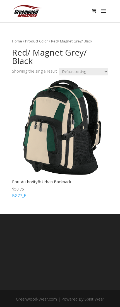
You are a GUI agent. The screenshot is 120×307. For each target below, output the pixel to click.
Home (17, 41)
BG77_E (41, 188)
